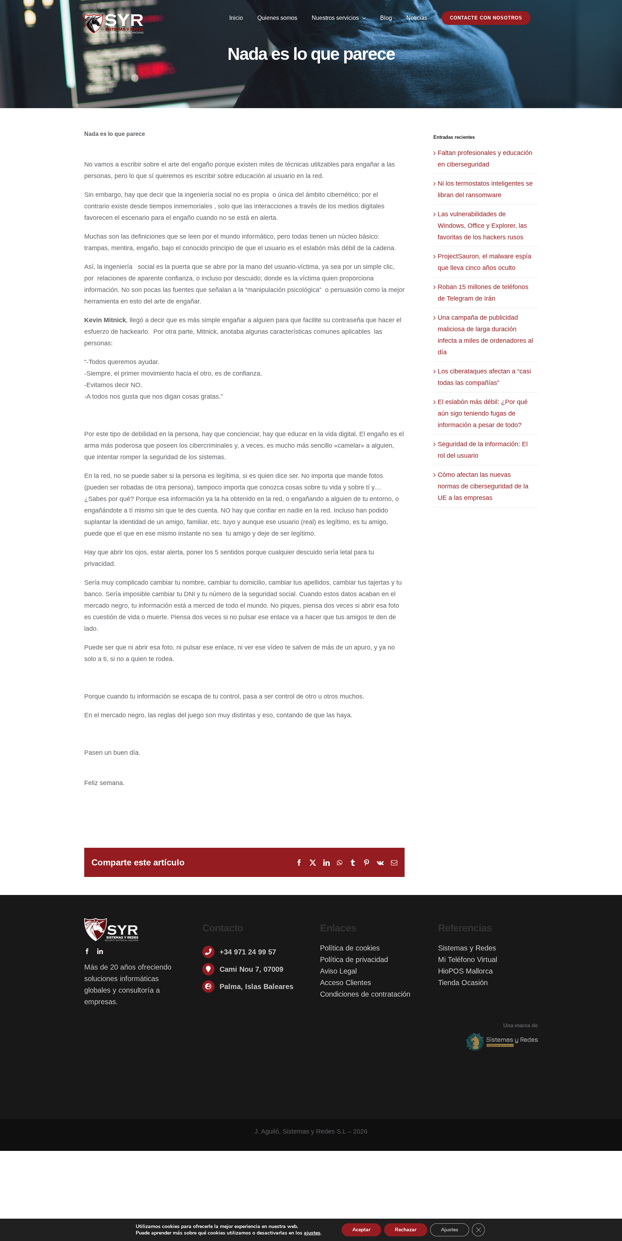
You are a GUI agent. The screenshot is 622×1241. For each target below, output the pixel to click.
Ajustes (449, 1229)
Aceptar (361, 1229)
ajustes (312, 1233)
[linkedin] (100, 951)
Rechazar (405, 1229)
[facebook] (87, 951)
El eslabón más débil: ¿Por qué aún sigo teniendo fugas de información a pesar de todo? (483, 413)
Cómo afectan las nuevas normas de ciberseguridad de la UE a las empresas (483, 486)
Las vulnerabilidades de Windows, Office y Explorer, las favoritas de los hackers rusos (482, 225)
